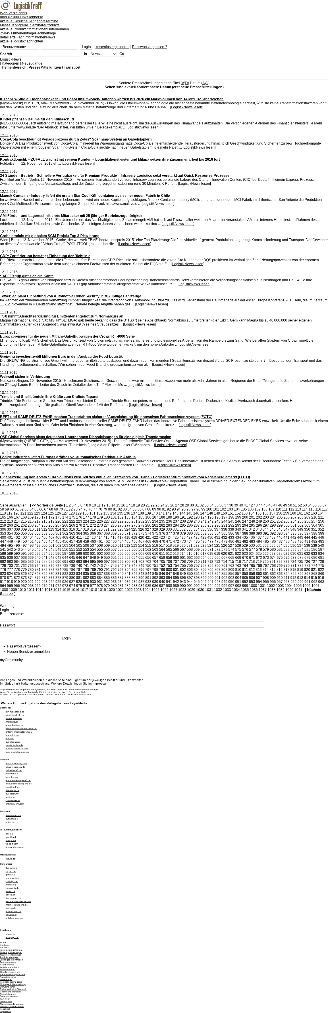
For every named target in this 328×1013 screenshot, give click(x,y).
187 (155, 517)
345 (273, 529)
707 (176, 561)
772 (300, 565)
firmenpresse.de (14, 718)
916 (321, 578)
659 (169, 557)
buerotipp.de (12, 735)
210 (314, 517)
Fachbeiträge (28, 35)
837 (100, 574)
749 (141, 565)
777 (10, 570)
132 (99, 513)
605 (121, 553)
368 (107, 533)
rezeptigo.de (12, 937)
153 (245, 513)
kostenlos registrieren (112, 47)
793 (121, 570)
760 (217, 565)
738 (65, 565)
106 (251, 509)
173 (58, 517)
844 (148, 574)
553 (86, 549)
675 (280, 557)
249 (259, 521)
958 (287, 582)
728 (321, 561)
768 (273, 565)
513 (134, 545)
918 (10, 582)
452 (38, 541)
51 (295, 505)
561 (141, 549)
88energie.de (12, 790)
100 (209, 509)
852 (204, 574)
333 (190, 529)
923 (45, 582)
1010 (22, 590)
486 (273, 541)
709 (190, 561)
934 (121, 582)
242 (211, 521)
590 (17, 553)
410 (72, 537)
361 (58, 533)
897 (190, 578)
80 (110, 509)
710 (197, 561)
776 (3, 570)
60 (12, 509)
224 (86, 521)
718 (252, 561)
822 (321, 570)
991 (190, 586)
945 (197, 582)
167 (17, 517)
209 (307, 517)
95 (184, 509)
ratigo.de (10, 822)
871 (10, 578)
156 (265, 513)
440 (279, 537)
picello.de (10, 891)
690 (58, 561)
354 (10, 533)
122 (30, 513)
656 (148, 557)
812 (252, 570)
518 (169, 545)
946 (204, 582)
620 (224, 553)
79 (105, 509)
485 (266, 541)
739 (72, 565)
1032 (218, 590)
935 (128, 582)
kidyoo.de (11, 871)
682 (3, 561)
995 (217, 586)
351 (314, 529)
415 (107, 537)
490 (300, 541)
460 (93, 541)
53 (305, 505)
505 (79, 545)
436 (252, 537)
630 (293, 553)
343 (259, 529)
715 (231, 561)
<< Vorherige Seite (47, 505)
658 (162, 557)
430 (210, 537)
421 (148, 537)
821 (314, 570)
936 (134, 582)
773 (307, 565)
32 (202, 505)
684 (17, 561)
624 (252, 553)
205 (280, 517)
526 (224, 545)
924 (51, 582)
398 (314, 533)
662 (190, 557)
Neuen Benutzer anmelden (28, 652)
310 (31, 529)
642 (51, 557)
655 (141, 557)
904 (238, 578)
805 (204, 570)
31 (197, 505)
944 (190, 582)
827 (31, 574)
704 (155, 561)
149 (217, 513)
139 (148, 513)
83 (125, 509)
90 (159, 509)
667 (224, 557)
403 (24, 537)
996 (224, 586)
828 (38, 574)
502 (58, 545)
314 (58, 529)
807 (217, 570)
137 (134, 513)
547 (45, 549)
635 (3, 557)
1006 (307, 586)
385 (224, 533)
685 (24, 561)
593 (38, 553)
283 (169, 525)
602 (100, 553)
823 (3, 574)
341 (245, 529)
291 (224, 525)
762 (231, 565)
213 (10, 521)
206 (287, 517)
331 (176, 529)
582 (287, 549)
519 (176, 545)
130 (86, 513)
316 (72, 529)
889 (134, 578)
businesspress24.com (17, 748)
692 (72, 561)
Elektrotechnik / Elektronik (13, 989)
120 (16, 513)
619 (217, 553)
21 (148, 505)
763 (238, 565)
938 (148, 582)
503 (65, 545)
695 (93, 561)
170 (38, 517)
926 (65, 582)
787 (79, 570)
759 (211, 565)
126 (58, 513)
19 (138, 505)
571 (211, 549)
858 (245, 574)
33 (207, 505)
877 (51, 578)
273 (100, 525)
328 (155, 529)
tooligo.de (11, 840)
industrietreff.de (14, 770)
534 (279, 545)
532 (266, 545)
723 (286, 561)
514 (141, 545)
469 (155, 541)
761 (224, 565)
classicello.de (12, 888)
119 (9, 513)
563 (155, 549)
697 (107, 561)
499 (38, 545)
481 (238, 541)
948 (217, 582)
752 (162, 565)
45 (266, 505)
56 (320, 505)
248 (252, 521)
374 (148, 533)
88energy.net (12, 793)
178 (93, 517)
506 (86, 545)
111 (285, 509)
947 (211, 582)
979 (107, 586)
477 (211, 541)
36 (221, 505)
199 (238, 517)
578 (259, 549)
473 (183, 541)
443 (300, 537)
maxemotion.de (13, 911)
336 (210, 529)
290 (217, 525)
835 (86, 574)
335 (203, 529)
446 (321, 537)
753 (169, 565)
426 (183, 537)
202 (259, 517)
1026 (164, 590)
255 (300, 521)
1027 (173, 590)
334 (196, 529)
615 (190, 553)
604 (114, 553)
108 (265, 509)
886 (114, 578)
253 (287, 521)
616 (196, 553)
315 (65, 529)
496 (17, 545)
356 (24, 533)
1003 (280, 586)
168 (24, 517)
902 (224, 578)
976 (86, 586)
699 (121, 561)
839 (114, 574)
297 (266, 525)
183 (128, 517)
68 (51, 509)
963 (321, 582)
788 (86, 570)
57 (324, 505)
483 (252, 541)
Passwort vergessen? (24, 646)
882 (86, 578)
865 (294, 574)
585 (307, 549)
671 (252, 557)
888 (128, 578)
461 (100, 541)
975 (79, 586)
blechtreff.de (12, 777)
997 (231, 586)
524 (210, 545)
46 (270, 505)
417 (120, 537)
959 (294, 582)
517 (162, 545)
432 (224, 537)
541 (3, 549)
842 (134, 574)
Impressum (100, 683)
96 (189, 509)
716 (238, 561)
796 (141, 570)
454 (51, 541)
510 (114, 545)
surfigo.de (11, 797)
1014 (57, 590)
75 (85, 509)
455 (58, 541)
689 (51, 561)
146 (196, 513)
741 (86, 565)
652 (121, 557)
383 (211, 533)
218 (45, 521)
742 (93, 565)
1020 (111, 590)
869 (321, 574)
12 (104, 505)
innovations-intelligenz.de (19, 783)
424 (169, 537)
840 (121, 574)
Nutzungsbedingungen (12, 1004)
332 (183, 529)
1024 (147, 590)
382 (204, 533)
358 (38, 533)
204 (273, 517)
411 (79, 537)
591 (24, 553)
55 (315, 505)
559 (128, 549)
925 (58, 582)
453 (45, 541)
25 (167, 505)
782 (45, 570)
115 (311, 509)
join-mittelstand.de (15, 711)
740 (79, 565)
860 (259, 574)
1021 (120, 590)
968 (31, 586)
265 (45, 525)
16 (123, 505)
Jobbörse (23, 19)
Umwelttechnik (7, 987)
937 (141, 582)
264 (38, 525)
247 (245, 521)
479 (224, 541)
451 (31, 541)
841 (128, 574)
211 (321, 517)
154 (252, 513)
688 (45, 561)
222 (72, 521)
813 (259, 570)
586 (314, 549)
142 (169, 513)
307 (10, 529)
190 (176, 517)
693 (79, 561)
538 (307, 545)
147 (203, 513)
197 (224, 517)
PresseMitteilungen (45, 67)
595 (51, 553)
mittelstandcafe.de (15, 715)
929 (86, 582)
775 (321, 565)
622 (238, 553)
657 (155, 557)
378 (176, 533)
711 (203, 561)
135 (120, 513)
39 (236, 505)
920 (24, 582)
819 (300, 570)
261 (17, 525)
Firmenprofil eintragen (11, 952)
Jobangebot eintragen (11, 959)
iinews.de (10, 858)
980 (114, 586)
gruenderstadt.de (14, 725)
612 (169, 553)
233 (148, 521)
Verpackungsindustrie (11, 982)
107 (258, 509)
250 (266, 521)
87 (144, 509)
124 (44, 513)
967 (24, 586)
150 (224, 513)
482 (245, 541)
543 (17, 549)
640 (38, 557)
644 (65, 557)
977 (93, 586)
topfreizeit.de (12, 878)
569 (197, 549)
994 (211, 586)
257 (314, 521)
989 (176, 586)
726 (307, 561)
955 (266, 582)
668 (231, 557)
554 (93, 549)
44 (261, 505)
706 (169, 561)
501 (51, 545)
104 (237, 509)
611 (162, 553)
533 (273, 545)
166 (10, 517)
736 (51, 565)
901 (217, 578)
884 (100, 578)
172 (51, 517)
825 (17, 574)
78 (100, 509)
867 (307, 574)
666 (217, 557)
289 (211, 525)
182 (121, 517)
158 (279, 513)
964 (3, 586)
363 (72, 533)
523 (203, 545)
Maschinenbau (7, 969)
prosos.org (11, 884)
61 (17, 509)
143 (175, 513)
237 (176, 521)
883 (93, 578)
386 (231, 533)
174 (65, 517)
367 (100, 533)
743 (100, 565)
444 (307, 537)
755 (183, 565)
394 (287, 533)
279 (141, 525)
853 (211, 574)
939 (155, 582)
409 (65, 537)
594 (45, 553)
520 (183, 545)
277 (128, 525)
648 (93, 557)
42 (251, 505)
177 (86, 517)
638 (24, 557)
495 (10, 545)
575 (238, 549)
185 (141, 517)
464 (121, 541)
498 (31, 545)
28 (182, 505)
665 (211, 557)
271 (86, 525)
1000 (253, 586)
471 (169, 541)
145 (189, 513)
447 (3, 541)
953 (252, 582)
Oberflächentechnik (10, 972)
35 (216, 505)
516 (155, 545)
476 (204, 541)
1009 (13, 590)
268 (65, 525)
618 (210, 553)
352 (321, 529)
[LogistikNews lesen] (186, 107)
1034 (236, 590)
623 (245, 553)
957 (280, 582)
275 (114, 525)
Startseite (5, 945)
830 (51, 574)
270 (79, 525)
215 (24, 521)
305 (321, 525)
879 (65, 578)
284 (176, 525)
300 (287, 525)
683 (10, 561)
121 (23, 513)
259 (3, 525)
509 (107, 545)
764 (245, 565)
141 (162, 513)
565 (169, 549)
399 (321, 533)
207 (294, 517)
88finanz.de (12, 819)
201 (252, 517)
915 (314, 578)
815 (273, 570)
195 (211, 517)
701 (134, 561)
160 (293, 513)
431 (217, 537)
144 (182, 513)
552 (79, 549)
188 (162, 517)
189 (169, 517)
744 (107, 565)
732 (24, 565)
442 (293, 537)
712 (210, 561)
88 (149, 509)
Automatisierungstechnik (12, 974)
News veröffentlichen (10, 955)
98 (198, 509)
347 (286, 529)
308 (17, 529)
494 (3, 545)
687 (38, 561)
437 (259, 537)
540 (321, 545)
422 (155, 537)
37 (226, 505)
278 (134, 525)
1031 (209, 590)
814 (266, 570)
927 (72, 582)
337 (217, 529)
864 (287, 574)
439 (273, 537)
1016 (75, 590)
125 (51, 513)
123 (37, 513)
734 (38, 565)
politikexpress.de (14, 918)
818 (293, 570)
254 (294, 521)
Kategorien (10, 63)
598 (72, 553)
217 (38, 521)
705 (162, 561)
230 (128, 521)
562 (148, 549)
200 (245, 517)
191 (183, 517)
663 (197, 557)
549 (58, 549)
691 (65, 561)
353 (3, 533)
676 (287, 557)
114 (305, 509)
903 (231, 578)
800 (169, 570)
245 (231, 521)
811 (245, 570)
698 (114, 561)
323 (120, 529)
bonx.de (10, 738)
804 (197, 570)
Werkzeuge (6, 979)
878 (58, 578)
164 (321, 513)
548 (51, 549)
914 (307, 578)
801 (176, 570)
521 (190, 545)
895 (176, 578)
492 (314, 541)
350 (307, 529)
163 (314, 513)
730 (10, 565)
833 (72, 574)
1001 (262, 586)
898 (197, 578)
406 (45, 537)
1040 (289, 590)
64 (31, 509)
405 (38, 537)
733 (31, 565)
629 (286, 553)
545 (31, 549)
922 (38, 582)
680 (314, 557)
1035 (245, 590)
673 (266, 557)
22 (153, 505)
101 (216, 509)
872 (17, 578)
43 (256, 505)
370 (121, 533)
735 (45, 565)
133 (106, 513)
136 (127, 513)
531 (259, 545)
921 (31, 582)
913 (300, 578)
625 (259, 553)
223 (79, 521)
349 (300, 529)
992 (197, 586)
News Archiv (6, 1001)
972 (58, 586)
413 (93, 537)
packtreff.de (12, 773)
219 (51, 521)
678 (300, 557)
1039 (280, 590)
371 (128, 533)
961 (307, 582)
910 (280, 578)
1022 (129, 590)
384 (217, 533)
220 (58, 521)
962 (314, 582)
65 (36, 509)
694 (86, 561)
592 (31, 553)
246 (238, 521)
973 (65, 586)
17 (128, 505)
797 (148, 570)
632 (307, 553)
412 (86, 537)
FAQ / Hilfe (5, 999)
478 (217, 541)
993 (204, 586)
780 (31, 570)
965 (10, 586)
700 (128, 561)
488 (287, 541)
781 (38, 570)
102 (223, 509)
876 (45, 578)
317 (79, 529)
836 (93, 574)
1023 (138, 590)
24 (162, 505)
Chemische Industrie (10, 991)
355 (17, 533)
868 (314, 574)
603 (107, 553)
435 (245, 537)
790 (100, 570)
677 (294, 557)
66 (41, 509)
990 (183, 586)
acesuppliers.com (14, 847)
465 (128, 541)
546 (38, 549)
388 (245, 533)
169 (31, 517)
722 (279, 561)
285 (183, 525)
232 (141, 521)
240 (197, 521)
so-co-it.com (12, 844)
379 (183, 533)
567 (183, 549)
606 (128, 553)
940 (162, 582)
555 (100, 549)
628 (279, 553)
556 (107, 549)
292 (231, 525)
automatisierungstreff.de (18, 780)
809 (231, 570)
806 (211, 570)
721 (273, 561)
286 (190, 525)
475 (197, 541)
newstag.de (12, 915)
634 (321, 553)
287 (197, 525)
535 (286, 545)
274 (107, 525)
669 (238, 557)
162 (307, 513)
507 (93, 545)
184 (134, 517)
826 (24, 574)
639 (31, 557)
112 (291, 509)
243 (217, 521)
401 (10, 537)
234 (155, 521)
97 (193, 509)
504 (72, 545)
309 (24, 529)
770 (287, 565)
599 (79, 553)
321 (107, 529)
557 (114, 549)
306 (3, 529)
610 (155, 553)
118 (3, 513)
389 (252, 533)
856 (231, 574)
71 (66, 509)
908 (266, 578)
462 (107, 541)
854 (217, 574)
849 (183, 574)
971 (51, 586)
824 (10, 574)
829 (45, 574)
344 (266, 529)
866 (300, 574)
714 (224, 561)
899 (204, 578)
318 (86, 529)
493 (321, 541)
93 (174, 509)
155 (258, 513)
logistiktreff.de (13, 787)
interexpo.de (12, 722)
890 (141, 578)
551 (72, 549)
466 (134, 541)
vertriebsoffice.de (14, 745)
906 (252, 578)
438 (266, 537)
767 (266, 565)
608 (141, 553)
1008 (4, 590)
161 (300, 513)
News (27, 39)
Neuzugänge (32, 63)
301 (294, 525)
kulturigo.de (12, 881)
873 (24, 578)
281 (155, 525)
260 (10, 525)
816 (279, 570)
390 (259, 533)
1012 (39, 590)
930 (93, 582)
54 (310, 505)
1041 (298, 590)
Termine (29, 23)
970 (45, 586)
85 (135, 509)
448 (10, 541)
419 (134, 537)
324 (127, 529)
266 (51, 525)
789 (93, 570)
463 (114, 541)
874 (31, 578)
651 (114, 557)
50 (290, 505)
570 (204, 549)
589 (10, 553)
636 (10, 557)
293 (238, 525)
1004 (289, 586)
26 (172, 505)
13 (108, 505)
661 (183, 557)
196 (217, 517)
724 (293, 561)
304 (314, 525)
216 (31, 521)
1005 (298, 586)
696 (100, 561)
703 (148, 561)
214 (17, 521)
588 (3, 553)
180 (107, 517)
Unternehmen (34, 31)
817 (286, 570)
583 (294, 549)
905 (245, 578)
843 (141, 574)
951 (238, 582)
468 (148, 541)
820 (307, 570)
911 (286, 578)
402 (17, 537)
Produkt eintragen (9, 957)
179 (100, 517)
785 (65, 570)
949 (224, 582)
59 (7, 509)
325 (134, 529)
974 (72, 586)
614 (183, 553)
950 (231, 582)
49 (285, 505)
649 (100, 557)
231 (134, 521)
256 (307, 521)
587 (321, 549)
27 (177, 505)
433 (231, 537)
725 (300, 561)
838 (107, 574)
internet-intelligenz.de (17, 905)
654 (134, 557)
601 (93, 553)
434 (238, 537)
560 (134, 549)
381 (197, 533)
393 (280, 533)
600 (86, 553)
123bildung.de (13, 742)
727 (314, 561)
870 (3, 578)
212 (3, 521)
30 (192, 505)
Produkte (30, 27)
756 (190, 565)
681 (321, 557)
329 (162, 529)
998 (238, 586)
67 (46, 509)
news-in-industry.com (16, 763)
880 (72, 578)
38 (231, 505)
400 (3, 537)
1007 (315, 586)
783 (51, 570)
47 (275, 505)
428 (196, 537)
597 (65, 553)
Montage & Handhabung (13, 984)
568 (190, 549)
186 (148, 517)
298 (273, 525)
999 (245, 586)
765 (252, 565)
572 (217, 549)
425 (176, 537)
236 (169, 521)
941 (169, 582)
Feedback (5, 1009)
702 (141, 561)
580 (273, 549)
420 (141, 537)
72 (71, 509)
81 (115, 509)
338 (224, 529)
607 (134, 553)
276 (121, 525)
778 (17, 570)
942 (176, 582)
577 (252, 549)
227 (107, 521)
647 (86, 557)
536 (293, 545)
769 (280, 565)
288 (204, 525)
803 (190, 570)
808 (224, 570)
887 (121, 578)
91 (164, 509)
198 (231, 517)
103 (230, 509)
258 (321, 521)
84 (130, 509)
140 (155, 513)
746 (121, 565)
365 (86, 533)
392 (273, 533)
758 (204, 565)
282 (162, 525)
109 (271, 509)
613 (176, 553)
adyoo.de (10, 894)
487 (280, 541)
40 (241, 505)
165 (3, 517)
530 (252, 545)
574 (231, 549)
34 (212, 505)
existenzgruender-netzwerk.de (21, 728)
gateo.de (10, 874)
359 (45, 533)
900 (211, 578)
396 (300, 533)
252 (280, 521)
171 (45, 517)
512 (127, 545)
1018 (93, 590)
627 (273, 553)
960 (300, 582)
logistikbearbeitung (9, 967)
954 (259, 582)
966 (17, 586)
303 (307, 525)
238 (183, 521)
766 (259, 565)
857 (238, 574)
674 (273, 557)
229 (121, 521)
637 (17, 557)
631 (300, 553)
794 (128, 570)
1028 (182, 590)
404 (31, 537)
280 (148, 525)
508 (100, 545)
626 (266, 553)
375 (155, 533)
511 (120, 545)
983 (134, 586)
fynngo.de (11, 908)
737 (58, 565)
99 (203, 509)
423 (162, 537)
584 (300, 549)
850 (190, 574)
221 (65, 521)
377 (169, 533)
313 (51, 529)
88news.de (11, 868)
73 (76, 509)
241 (204, 521)
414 (100, 537)
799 (162, 570)
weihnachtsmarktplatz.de (18, 901)
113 (298, 509)
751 (155, 565)
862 (273, 574)
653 (128, 557)
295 (252, 525)
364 (79, 533)
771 (294, 565)
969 (38, 586)
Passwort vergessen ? (149, 47)
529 (245, 545)
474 (190, 541)
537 (300, 545)
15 (118, 505)
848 (176, 574)
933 (114, 582)
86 (139, 509)
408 (58, 537)
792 (114, 570)
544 (24, 549)
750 (148, 565)
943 (183, 582)
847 (169, 574)
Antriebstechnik (8, 977)
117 (325, 509)
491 (307, 541)
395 (294, 533)
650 (107, 557)
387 (238, 533)
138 (141, 513)
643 (58, 557)
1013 (48, 590)
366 (93, 533)
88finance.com (13, 815)
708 (183, 561)
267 (58, 525)
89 (154, 509)
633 (314, 553)
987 (162, 586)
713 (217, 561)
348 (293, 529)
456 (65, 541)
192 (190, 517)
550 (65, 549)
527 (231, 545)
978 (100, 586)
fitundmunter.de (14, 898)
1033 (227, 590)
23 (158, 505)
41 (246, 505)
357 (31, 533)
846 (162, 574)
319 (93, 529)
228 (114, 521)
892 (155, 578)
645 (72, 557)
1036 (254, 590)
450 (24, 541)
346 (279, 529)
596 (58, 553)
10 (94, 505)
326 (141, 529)
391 (266, 533)
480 (231, 541)
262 (24, 525)
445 (314, 537)
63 (27, 509)
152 (238, 513)
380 (190, 533)
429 (203, 537)
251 (273, 521)
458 (79, 541)
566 (176, 549)
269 (72, 525)
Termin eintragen (8, 962)
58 (2, 509)
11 (99, 505)
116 (318, 509)
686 (31, 561)
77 (95, 509)
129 (79, 513)
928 (79, 582)
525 (217, 545)
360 (51, 533)
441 (286, 537)
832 (65, 574)
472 (176, 541)
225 (93, 521)
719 (259, 561)
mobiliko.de (11, 837)
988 (169, 586)
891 (148, 578)
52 (300, 505)
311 (37, 529)
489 (294, 541)
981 (121, 586)
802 (183, 570)
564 (162, 549)
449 (17, 541)
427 (190, 537)
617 (203, 553)
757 (197, 565)
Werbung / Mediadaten (12, 1006)
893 (162, 578)
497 (24, 545)
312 (44, 529)
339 (231, 529)
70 (61, 509)
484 (259, 541)
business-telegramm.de (17, 752)
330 (169, 529)
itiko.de (9, 833)
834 (79, 574)
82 (120, 509)
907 (259, 578)
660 (176, 557)
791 (107, 570)
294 (245, 525)
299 (280, 525)
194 (204, 517)
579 (266, 549)
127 (65, 513)
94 (179, 509)
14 (113, 505)
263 (31, 525)
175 (72, 517)
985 (148, 586)
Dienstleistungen (8, 994)
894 (169, 578)
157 (272, 513)
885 (107, 578)
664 (204, 557)
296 (259, 525)
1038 (272, 590)
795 (134, 570)
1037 (263, 590)
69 (56, 509)
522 (196, 545)
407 (51, 537)
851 (197, 574)
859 (252, 574)
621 (231, 553)
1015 (66, 590)
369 (114, 533)
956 (273, 582)
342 (252, 529)
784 (58, 570)
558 (121, 549)
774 (314, 565)
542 (10, 549)
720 (266, 561)
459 (86, 541)
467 (141, 541)
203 (266, 517)
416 (113, 537)
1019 (102, 590)
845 (155, 574)
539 (314, 545)
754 (176, 565)
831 (58, 574)
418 (127, 537)
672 (259, 557)
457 (72, 541)
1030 (200, 590)
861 (266, 574)
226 (100, 521)
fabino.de (10, 934)
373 (141, 533)
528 (238, 545)
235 (162, 521)
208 (300, 517)
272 (93, 525)
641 (45, 557)
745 (114, 565)
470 (162, 541)
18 (133, 505)
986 (155, 586)
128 (72, 513)
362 (65, 533)
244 (224, 521)
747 (128, 565)
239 (190, 521)
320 (100, 529)
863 (280, 574)
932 (107, 582)
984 (141, 586)
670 (245, 557)
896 (183, 578)
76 (90, 509)
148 (210, 513)
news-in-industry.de (15, 767)
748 (134, 565)
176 (79, 517)
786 (72, 570)
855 (224, 574)
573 (224, 549)
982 (128, 586)
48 (280, 505)
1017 (84, 590)
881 (79, 578)
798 (155, 570)
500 (45, 545)
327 (148, 529)
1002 (271, 586)
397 (307, 533)
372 (134, 533)
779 (24, 570)
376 (162, 533)
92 (169, 509)
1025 (156, 590)
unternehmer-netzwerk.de (19, 732)
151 (231, 513)
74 (81, 509)
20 (143, 505)
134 (113, 513)
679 (307, 557)
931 (100, 582)
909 (273, 578)
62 (22, 509)
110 (278, 509)
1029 (191, 590)
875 (38, 578)
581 (280, 549)
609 (148, 553)
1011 (31, 590)
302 (300, 525)
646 (79, 557)
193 (197, 517)
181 (114, 517)
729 (3, 565)
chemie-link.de (13, 800)
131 (92, 513)
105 (244, 509)
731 (17, 565)
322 (113, 529)
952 (245, 582)
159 (286, 513)
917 (3, 582)
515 (148, 545)
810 (238, 570)
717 (245, 561)
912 (293, 578)
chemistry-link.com (15, 804)
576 (245, 549)
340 (238, 529)
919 (17, 582)
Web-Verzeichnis (14, 15)
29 (187, 505)
